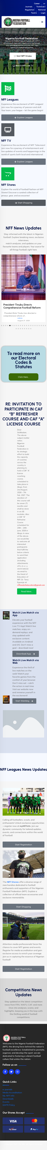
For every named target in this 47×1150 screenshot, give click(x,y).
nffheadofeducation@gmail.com (31, 585)
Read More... (27, 591)
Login (43, 13)
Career (37, 3)
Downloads (8, 1098)
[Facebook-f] (5, 1071)
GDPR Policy (9, 1105)
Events (6, 1102)
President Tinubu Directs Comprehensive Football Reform (22, 306)
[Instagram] (17, 1071)
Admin (19, 318)
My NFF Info (8, 1095)
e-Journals (7, 1089)
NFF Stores (8, 185)
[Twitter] (11, 1071)
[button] (1, 325)
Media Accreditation (12, 1092)
